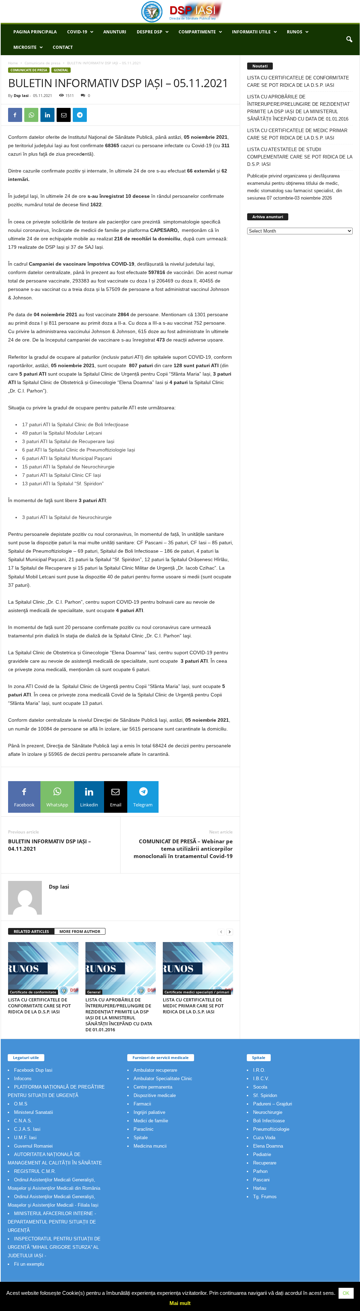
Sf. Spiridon (265, 1095)
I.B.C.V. (261, 1078)
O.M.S (20, 1103)
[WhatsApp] (31, 115)
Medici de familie (151, 1120)
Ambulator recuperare (155, 1070)
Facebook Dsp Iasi (33, 1070)
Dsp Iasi (21, 95)
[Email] (64, 115)
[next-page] (229, 931)
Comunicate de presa (42, 62)
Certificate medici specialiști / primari (197, 991)
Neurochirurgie (267, 1112)
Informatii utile (251, 32)
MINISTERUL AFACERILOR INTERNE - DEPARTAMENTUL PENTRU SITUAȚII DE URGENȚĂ (52, 1222)
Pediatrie (262, 1154)
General (61, 70)
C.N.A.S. (23, 1120)
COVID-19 (77, 32)
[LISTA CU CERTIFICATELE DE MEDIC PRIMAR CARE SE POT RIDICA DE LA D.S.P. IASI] (198, 968)
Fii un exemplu (29, 1264)
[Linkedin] (47, 115)
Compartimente (197, 32)
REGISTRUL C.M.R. (35, 1171)
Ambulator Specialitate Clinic (163, 1078)
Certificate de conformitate (33, 991)
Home (13, 62)
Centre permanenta (153, 1087)
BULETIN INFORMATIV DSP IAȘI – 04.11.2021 (49, 845)
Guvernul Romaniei (33, 1146)
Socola (260, 1087)
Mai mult (180, 1303)
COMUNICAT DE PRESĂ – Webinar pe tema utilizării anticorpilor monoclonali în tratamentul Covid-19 (183, 848)
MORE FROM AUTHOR (79, 931)
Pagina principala (35, 32)
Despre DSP (149, 32)
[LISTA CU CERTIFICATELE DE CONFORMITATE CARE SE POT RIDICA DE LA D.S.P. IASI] (43, 968)
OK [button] (346, 1293)
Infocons (23, 1078)
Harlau (259, 1188)
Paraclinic (144, 1129)
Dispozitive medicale (155, 1095)
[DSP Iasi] (180, 11)
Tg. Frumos (265, 1196)
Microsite (25, 47)
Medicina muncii (150, 1146)
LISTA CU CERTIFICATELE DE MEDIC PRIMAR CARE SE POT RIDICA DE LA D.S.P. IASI (193, 1006)
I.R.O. (259, 1070)
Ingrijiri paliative (149, 1112)
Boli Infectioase (269, 1120)
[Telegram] (80, 115)
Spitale (141, 1137)
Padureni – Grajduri (272, 1103)
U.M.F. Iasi (25, 1137)
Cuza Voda (264, 1137)
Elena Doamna (268, 1146)
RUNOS (294, 32)
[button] (349, 39)
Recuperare (264, 1163)
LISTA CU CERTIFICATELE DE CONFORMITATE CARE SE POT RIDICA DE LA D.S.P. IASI (39, 1006)
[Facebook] (15, 115)
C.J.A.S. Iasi (27, 1129)
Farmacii (142, 1103)
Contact (63, 47)
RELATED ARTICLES (31, 931)
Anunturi (114, 32)
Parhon (260, 1171)
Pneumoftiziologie (271, 1129)
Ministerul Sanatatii (33, 1112)
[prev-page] (221, 931)
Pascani (261, 1179)
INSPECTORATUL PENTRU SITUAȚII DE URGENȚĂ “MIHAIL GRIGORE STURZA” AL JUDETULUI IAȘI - (54, 1247)
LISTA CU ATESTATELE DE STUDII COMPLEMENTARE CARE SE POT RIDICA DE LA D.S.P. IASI (299, 157)
